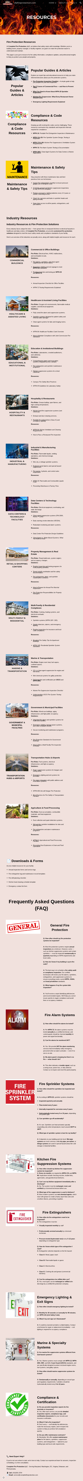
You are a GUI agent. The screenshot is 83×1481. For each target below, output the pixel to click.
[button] (80, 2)
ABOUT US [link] (63, 3)
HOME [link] (51, 3)
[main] (41, 17)
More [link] (73, 3)
